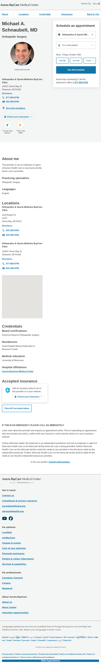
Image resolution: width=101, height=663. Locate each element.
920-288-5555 (12, 230)
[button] (76, 34)
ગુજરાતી (45, 637)
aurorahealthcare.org (13, 506)
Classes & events (11, 543)
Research (7, 588)
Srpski (33, 640)
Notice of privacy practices (26, 654)
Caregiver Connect (12, 578)
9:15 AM (76, 61)
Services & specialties (14, 564)
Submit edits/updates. (59, 462)
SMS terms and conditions (43, 657)
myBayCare (8, 537)
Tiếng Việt (67, 640)
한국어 (90, 637)
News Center (9, 607)
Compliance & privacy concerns (19, 501)
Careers (6, 583)
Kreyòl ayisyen (56, 637)
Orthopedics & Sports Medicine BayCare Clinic (22, 81)
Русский (25, 640)
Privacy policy (8, 654)
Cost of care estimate (14, 548)
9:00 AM (62, 61)
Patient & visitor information (18, 559)
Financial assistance (13, 553)
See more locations (15, 108)
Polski (9, 640)
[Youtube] (4, 518)
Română (17, 640)
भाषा (65, 637)
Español (5, 637)
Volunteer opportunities (15, 612)
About (5, 14)
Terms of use (26, 657)
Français (37, 637)
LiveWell (7, 532)
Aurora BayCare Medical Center (18, 371)
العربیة (12, 637)
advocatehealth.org (13, 511)
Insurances (67, 14)
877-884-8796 (12, 97)
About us (7, 602)
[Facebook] (11, 518)
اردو (60, 640)
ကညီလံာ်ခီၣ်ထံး (81, 637)
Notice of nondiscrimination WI (72, 654)
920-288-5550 (12, 102)
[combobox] (76, 45)
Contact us (8, 495)
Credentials (45, 14)
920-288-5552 (12, 235)
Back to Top (93, 14)
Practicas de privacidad (48, 654)
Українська (52, 640)
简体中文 (25, 637)
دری (31, 637)
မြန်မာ (18, 637)
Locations (24, 14)
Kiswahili (42, 640)
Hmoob (71, 637)
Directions (7, 93)
